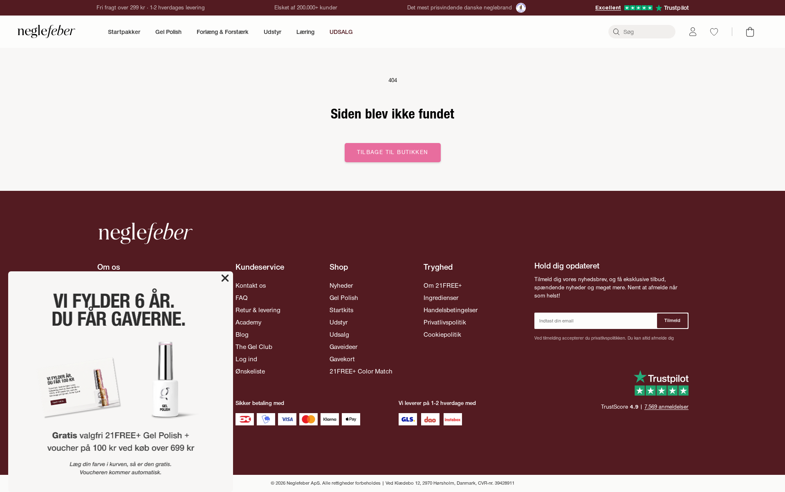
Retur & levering (258, 310)
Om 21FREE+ (443, 285)
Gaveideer (343, 347)
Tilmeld (672, 320)
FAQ (241, 298)
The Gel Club (254, 347)
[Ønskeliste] (714, 32)
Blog (242, 334)
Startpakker (124, 32)
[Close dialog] (225, 278)
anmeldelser (666, 406)
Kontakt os (251, 285)
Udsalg (339, 334)
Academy (248, 322)
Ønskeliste (250, 371)
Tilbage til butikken (392, 152)
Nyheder (341, 285)
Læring (305, 32)
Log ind (246, 359)
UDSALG (341, 32)
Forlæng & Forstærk (223, 32)
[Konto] (692, 31)
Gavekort (342, 359)
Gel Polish (168, 32)
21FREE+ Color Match (361, 371)
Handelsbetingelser (451, 310)
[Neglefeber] (46, 31)
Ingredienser (441, 298)
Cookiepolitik (442, 334)
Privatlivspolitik (445, 322)
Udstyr (272, 32)
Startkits (341, 310)
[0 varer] (750, 32)
